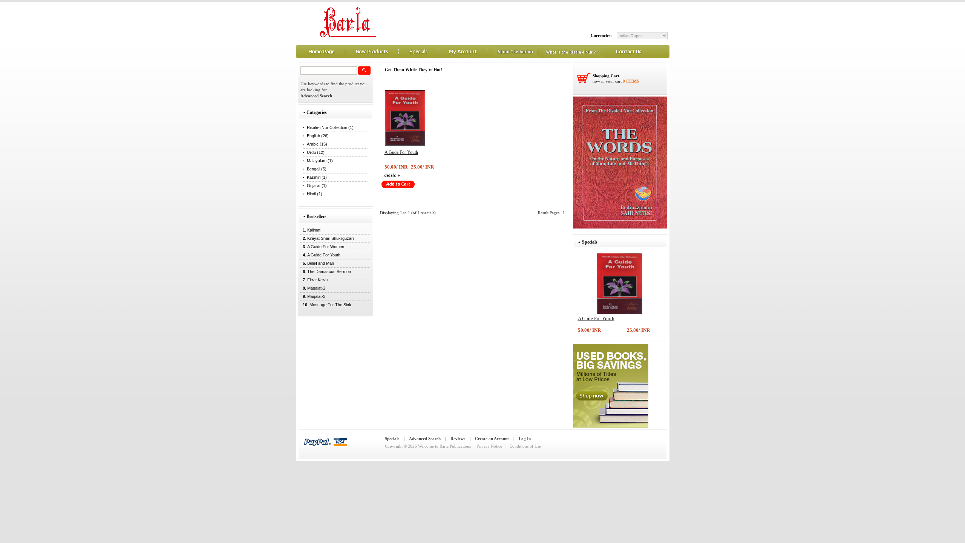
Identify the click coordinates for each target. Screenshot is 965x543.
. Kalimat (310, 230)
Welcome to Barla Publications (444, 446)
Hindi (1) (314, 194)
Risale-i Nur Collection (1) (330, 127)
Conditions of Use (525, 446)
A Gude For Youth (401, 152)
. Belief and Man (317, 263)
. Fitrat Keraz (314, 280)
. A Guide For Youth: (321, 255)
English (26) (318, 135)
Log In (525, 438)
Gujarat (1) (317, 185)
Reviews (457, 438)
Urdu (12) (316, 152)
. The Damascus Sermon (325, 271)
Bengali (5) (316, 169)
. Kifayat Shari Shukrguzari (327, 238)
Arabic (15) (317, 144)
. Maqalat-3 (312, 296)
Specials (392, 438)
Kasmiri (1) (317, 177)
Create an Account (492, 438)
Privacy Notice (489, 446)
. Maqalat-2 (312, 288)
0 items (631, 81)
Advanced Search (425, 438)
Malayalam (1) (320, 160)
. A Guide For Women (322, 246)
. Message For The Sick (325, 304)
